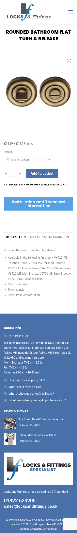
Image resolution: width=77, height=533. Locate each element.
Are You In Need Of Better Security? (41, 419)
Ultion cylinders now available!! (37, 435)
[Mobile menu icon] (70, 11)
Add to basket (42, 173)
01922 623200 (20, 501)
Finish (8, 152)
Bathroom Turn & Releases (37, 184)
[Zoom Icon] (69, 61)
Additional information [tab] (49, 237)
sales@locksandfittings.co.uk (30, 506)
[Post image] (10, 423)
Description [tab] (16, 237)
